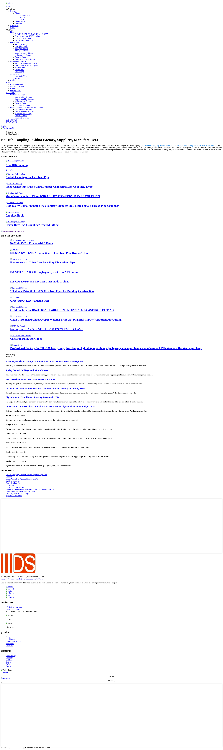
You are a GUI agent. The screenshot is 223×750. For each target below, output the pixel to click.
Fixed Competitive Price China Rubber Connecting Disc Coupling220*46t (49, 186)
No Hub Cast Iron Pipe (174, 146)
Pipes (12, 32)
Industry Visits (15, 91)
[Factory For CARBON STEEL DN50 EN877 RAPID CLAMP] (18, 326)
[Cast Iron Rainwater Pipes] (20, 336)
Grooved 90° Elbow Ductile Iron (29, 300)
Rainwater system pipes (23, 38)
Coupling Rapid (15, 215)
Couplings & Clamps (18, 61)
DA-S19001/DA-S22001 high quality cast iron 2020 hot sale (45, 272)
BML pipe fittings (21, 47)
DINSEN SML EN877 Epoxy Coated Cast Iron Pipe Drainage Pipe (49, 252)
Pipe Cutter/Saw (21, 76)
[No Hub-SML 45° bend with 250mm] (25, 240)
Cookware (14, 80)
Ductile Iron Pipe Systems (24, 99)
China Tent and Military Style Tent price (20, 491)
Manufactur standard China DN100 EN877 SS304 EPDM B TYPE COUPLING (53, 196)
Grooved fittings (21, 57)
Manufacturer (10, 656)
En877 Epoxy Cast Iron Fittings (17, 494)
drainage (9, 477)
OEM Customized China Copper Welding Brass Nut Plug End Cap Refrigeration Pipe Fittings (66, 319)
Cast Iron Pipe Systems (23, 97)
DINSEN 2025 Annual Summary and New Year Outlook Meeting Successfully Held (45, 388)
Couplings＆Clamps (13, 641)
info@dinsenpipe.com (14, 607)
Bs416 (162, 146)
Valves (17, 78)
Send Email (5, 672)
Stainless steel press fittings (25, 59)
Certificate (9, 660)
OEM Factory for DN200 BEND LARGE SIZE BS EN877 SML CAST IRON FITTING (62, 310)
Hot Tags (19, 579)
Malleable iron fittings (23, 55)
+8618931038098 (12, 609)
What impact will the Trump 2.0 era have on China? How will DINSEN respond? (44, 361)
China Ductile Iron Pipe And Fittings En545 (22, 479)
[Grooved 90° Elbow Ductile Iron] (15, 298)
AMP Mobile (39, 579)
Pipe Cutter (10, 485)
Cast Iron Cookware (13, 481)
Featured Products (7, 579)
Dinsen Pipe (19, 13)
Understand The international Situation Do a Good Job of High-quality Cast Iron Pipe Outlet (50, 406)
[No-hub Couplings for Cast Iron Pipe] (15, 174)
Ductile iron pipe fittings (24, 53)
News (8, 82)
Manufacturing (25, 15)
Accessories (14, 74)
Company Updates (17, 86)
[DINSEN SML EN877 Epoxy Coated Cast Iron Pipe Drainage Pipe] (15, 250)
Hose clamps (19, 70)
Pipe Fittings (14, 42)
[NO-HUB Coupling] (15, 161)
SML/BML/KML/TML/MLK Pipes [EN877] (31, 34)
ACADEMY (10, 93)
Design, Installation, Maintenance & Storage (26, 107)
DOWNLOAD (11, 122)
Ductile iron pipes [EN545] (25, 40)
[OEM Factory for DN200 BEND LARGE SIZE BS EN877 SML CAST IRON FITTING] (18, 307)
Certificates (14, 26)
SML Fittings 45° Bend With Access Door (199, 146)
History (22, 17)
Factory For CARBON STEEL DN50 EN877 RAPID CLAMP (46, 329)
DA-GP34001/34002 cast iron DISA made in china (39, 281)
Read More (10, 170)
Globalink (18, 24)
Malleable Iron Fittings (23, 101)
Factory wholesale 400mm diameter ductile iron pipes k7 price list (30, 489)
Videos (12, 28)
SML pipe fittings (21, 45)
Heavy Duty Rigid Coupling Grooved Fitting (32, 224)
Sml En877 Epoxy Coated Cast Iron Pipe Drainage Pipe (26, 475)
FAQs (22, 19)
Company (13, 11)
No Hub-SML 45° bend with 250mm (31, 243)
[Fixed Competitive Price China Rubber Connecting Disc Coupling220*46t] (14, 184)
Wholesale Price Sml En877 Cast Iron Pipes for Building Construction (52, 291)
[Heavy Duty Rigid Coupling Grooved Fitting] (15, 222)
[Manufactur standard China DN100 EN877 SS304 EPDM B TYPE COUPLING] (14, 193)
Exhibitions (14, 89)
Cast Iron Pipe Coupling (150, 146)
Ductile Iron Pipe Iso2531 (15, 487)
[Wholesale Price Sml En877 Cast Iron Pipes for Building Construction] (18, 288)
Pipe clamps (19, 72)
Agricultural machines (14, 496)
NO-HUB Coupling (17, 165)
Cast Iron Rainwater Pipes (26, 338)
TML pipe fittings (21, 51)
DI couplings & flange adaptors (26, 65)
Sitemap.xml (28, 579)
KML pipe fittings (21, 49)
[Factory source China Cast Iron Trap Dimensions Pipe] (18, 259)
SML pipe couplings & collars (26, 63)
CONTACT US (11, 120)
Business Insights (16, 84)
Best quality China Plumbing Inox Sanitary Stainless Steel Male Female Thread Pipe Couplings (62, 205)
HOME (8, 7)
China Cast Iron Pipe (13, 483)
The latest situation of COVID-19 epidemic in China (30, 379)
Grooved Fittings (21, 103)
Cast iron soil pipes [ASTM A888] (27, 36)
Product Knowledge (17, 95)
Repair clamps (20, 68)
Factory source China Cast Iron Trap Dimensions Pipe (42, 262)
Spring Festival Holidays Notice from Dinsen (27, 370)
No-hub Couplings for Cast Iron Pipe (27, 177)
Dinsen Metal (20, 21)
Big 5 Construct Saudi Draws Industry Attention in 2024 (32, 397)
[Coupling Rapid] (12, 212)
